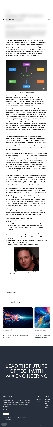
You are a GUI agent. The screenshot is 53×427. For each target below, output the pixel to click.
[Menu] (49, 19)
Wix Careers (39, 399)
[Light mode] (2, 424)
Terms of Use (20, 425)
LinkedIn (47, 403)
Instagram (47, 405)
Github (38, 401)
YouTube (47, 401)
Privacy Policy (26, 425)
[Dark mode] (5, 424)
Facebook (47, 399)
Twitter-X (47, 407)
